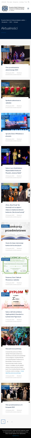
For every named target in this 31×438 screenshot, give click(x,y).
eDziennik (4, 2)
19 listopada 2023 (10, 282)
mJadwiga (21, 2)
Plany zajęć (9, 2)
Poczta (26, 2)
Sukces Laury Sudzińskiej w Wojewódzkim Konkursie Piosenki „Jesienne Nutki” (14, 170)
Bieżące (4, 49)
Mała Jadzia (5, 330)
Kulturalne (5, 188)
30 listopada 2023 (10, 73)
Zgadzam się (15, 435)
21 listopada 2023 (10, 248)
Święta (4, 83)
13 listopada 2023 (10, 410)
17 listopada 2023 (10, 319)
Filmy (3, 48)
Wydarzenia (5, 84)
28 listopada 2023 (10, 139)
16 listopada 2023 (10, 376)
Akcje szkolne (5, 258)
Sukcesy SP (5, 117)
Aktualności (5, 51)
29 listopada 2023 (10, 106)
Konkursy (4, 149)
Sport (3, 118)
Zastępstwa (15, 2)
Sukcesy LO (5, 293)
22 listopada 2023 (10, 176)
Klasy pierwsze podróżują (13, 349)
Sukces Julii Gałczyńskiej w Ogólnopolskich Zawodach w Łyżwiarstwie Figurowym (14, 314)
